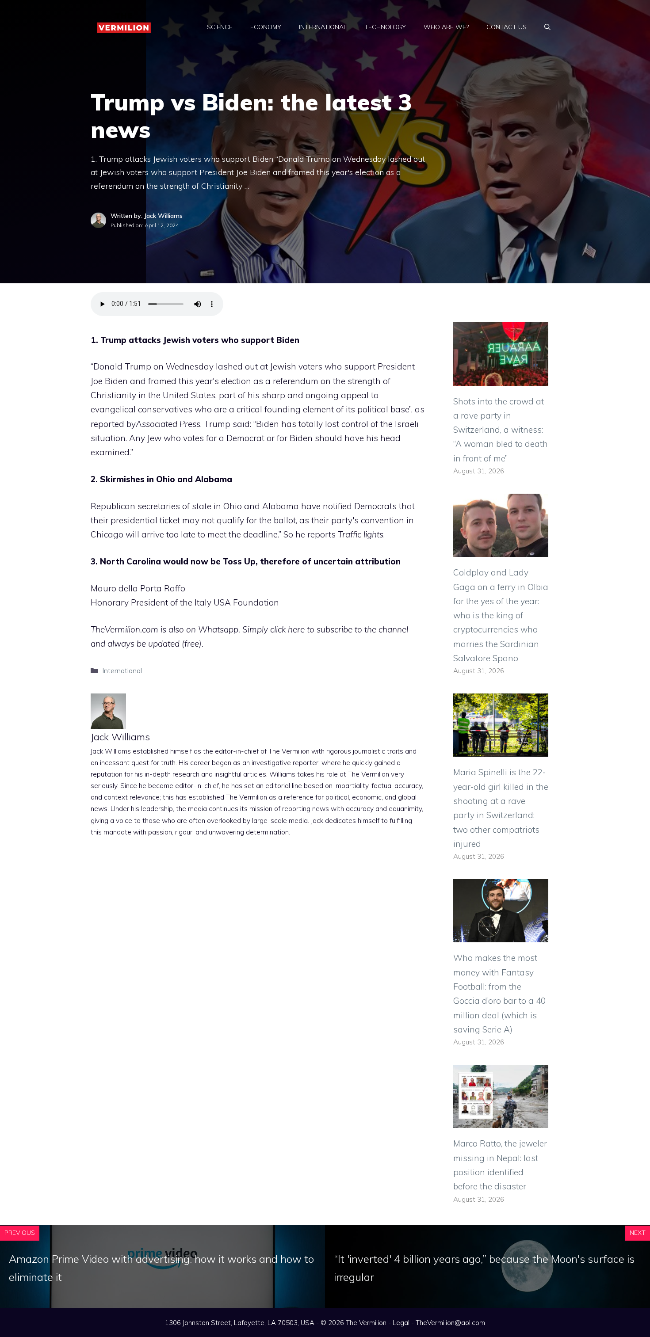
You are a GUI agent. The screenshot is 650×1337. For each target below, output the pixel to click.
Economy (265, 27)
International (323, 27)
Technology (385, 27)
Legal (401, 1322)
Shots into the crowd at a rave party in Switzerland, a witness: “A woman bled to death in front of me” (500, 430)
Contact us (506, 27)
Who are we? (446, 27)
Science (220, 27)
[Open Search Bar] (547, 27)
